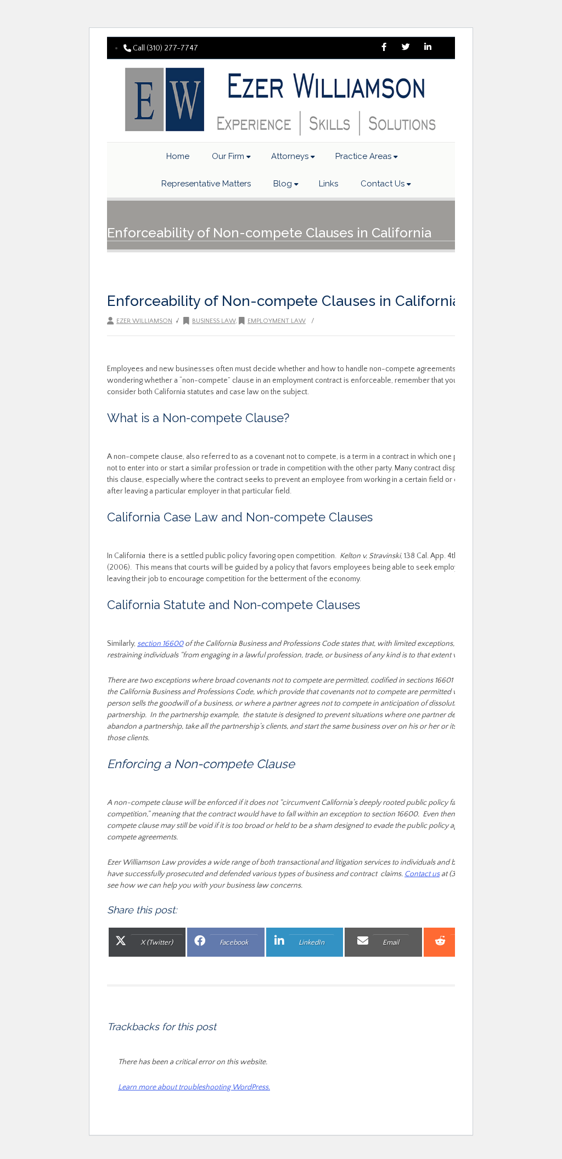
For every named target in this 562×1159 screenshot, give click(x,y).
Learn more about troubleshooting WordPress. (194, 1087)
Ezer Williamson (144, 321)
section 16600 (160, 643)
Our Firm (228, 156)
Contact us (422, 874)
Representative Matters (206, 184)
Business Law (213, 321)
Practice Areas (363, 156)
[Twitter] (406, 48)
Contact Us (382, 184)
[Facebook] (384, 48)
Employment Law (277, 321)
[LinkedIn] (428, 48)
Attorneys (289, 156)
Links (328, 184)
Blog (282, 184)
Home (177, 156)
